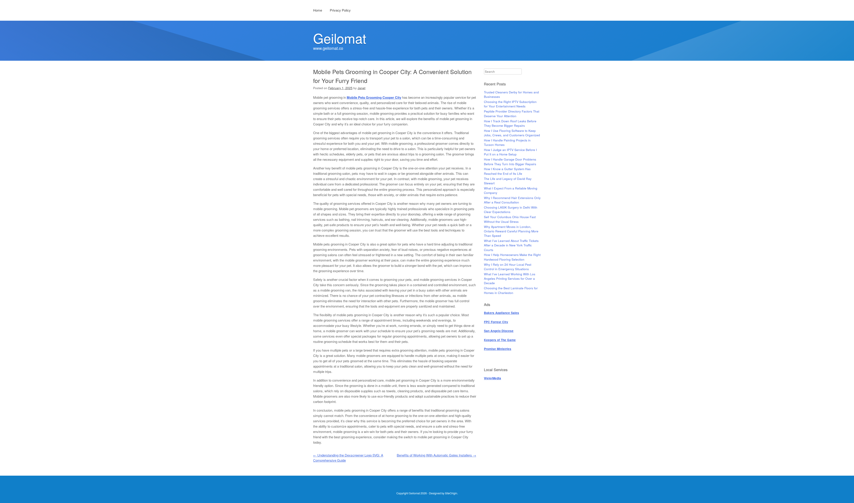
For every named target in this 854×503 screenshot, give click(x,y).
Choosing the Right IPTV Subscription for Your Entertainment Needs (510, 104)
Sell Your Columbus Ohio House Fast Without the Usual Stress (510, 219)
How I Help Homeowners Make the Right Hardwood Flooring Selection (512, 257)
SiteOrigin (451, 493)
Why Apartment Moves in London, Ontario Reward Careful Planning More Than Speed (511, 231)
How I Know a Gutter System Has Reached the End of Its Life (507, 171)
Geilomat (339, 37)
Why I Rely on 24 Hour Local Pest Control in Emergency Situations (507, 266)
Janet (361, 88)
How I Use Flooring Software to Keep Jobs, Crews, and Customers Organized (512, 133)
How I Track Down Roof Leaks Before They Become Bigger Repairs (510, 123)
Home (317, 10)
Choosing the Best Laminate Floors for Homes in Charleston (511, 290)
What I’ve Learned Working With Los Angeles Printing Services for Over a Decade (509, 278)
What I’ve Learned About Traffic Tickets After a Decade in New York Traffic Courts (511, 245)
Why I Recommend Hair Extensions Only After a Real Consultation (512, 200)
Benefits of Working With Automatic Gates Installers (436, 455)
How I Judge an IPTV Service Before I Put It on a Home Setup (510, 152)
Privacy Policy (340, 10)
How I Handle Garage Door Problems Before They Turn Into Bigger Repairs (510, 161)
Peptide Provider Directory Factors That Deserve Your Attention (511, 113)
